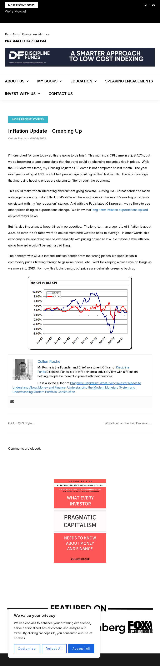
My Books (47, 81)
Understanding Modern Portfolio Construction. (44, 392)
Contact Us (61, 93)
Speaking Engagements (129, 81)
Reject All (54, 648)
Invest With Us (20, 93)
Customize (27, 648)
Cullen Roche (17, 138)
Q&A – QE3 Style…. (21, 423)
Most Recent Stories (28, 119)
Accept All (81, 648)
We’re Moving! (15, 11)
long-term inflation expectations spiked (120, 210)
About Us (14, 81)
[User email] (12, 402)
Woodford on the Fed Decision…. (128, 423)
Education (81, 81)
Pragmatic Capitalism (25, 41)
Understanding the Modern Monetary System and (101, 387)
